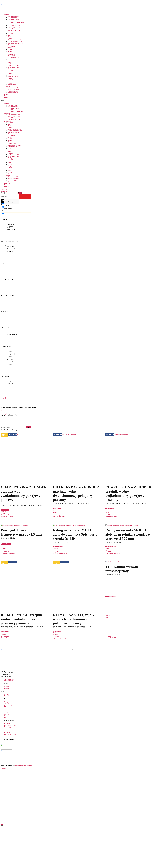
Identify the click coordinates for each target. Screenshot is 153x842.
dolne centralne (12, 334)
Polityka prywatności (10, 727)
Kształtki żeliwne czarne (14, 56)
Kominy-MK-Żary (13, 53)
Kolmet (10, 49)
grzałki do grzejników (14, 29)
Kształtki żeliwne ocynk (14, 57)
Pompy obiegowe (13, 76)
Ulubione (6, 97)
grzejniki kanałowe (13, 17)
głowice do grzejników (14, 27)
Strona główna (5, 414)
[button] (31, 100)
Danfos (10, 37)
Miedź (9, 62)
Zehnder (10, 383)
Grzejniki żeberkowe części (15, 43)
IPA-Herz (10, 48)
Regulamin (7, 723)
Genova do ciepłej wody (15, 40)
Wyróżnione (11, 229)
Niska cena (10, 246)
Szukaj (28, 427)
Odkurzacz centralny (13, 67)
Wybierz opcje (5, 510)
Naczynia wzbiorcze (13, 65)
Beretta (10, 35)
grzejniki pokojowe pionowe (16, 21)
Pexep (9, 72)
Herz (9, 45)
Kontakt (6, 688)
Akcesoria (7, 24)
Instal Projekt (11, 46)
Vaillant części (12, 84)
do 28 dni (10, 359)
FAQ (5, 706)
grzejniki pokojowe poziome (16, 22)
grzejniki (10, 227)
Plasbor (10, 75)
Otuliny (10, 68)
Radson (10, 78)
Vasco (9, 381)
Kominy (10, 51)
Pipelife (10, 73)
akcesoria (10, 224)
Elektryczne (11, 38)
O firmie (6, 686)
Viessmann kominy (13, 91)
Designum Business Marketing (23, 765)
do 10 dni (10, 356)
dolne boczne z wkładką (14, 332)
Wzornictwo (11, 251)
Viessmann (7, 86)
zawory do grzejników (14, 30)
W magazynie (11, 248)
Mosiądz (10, 64)
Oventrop (10, 70)
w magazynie (11, 354)
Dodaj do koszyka (6, 544)
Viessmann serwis (13, 92)
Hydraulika (7, 32)
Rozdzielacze (11, 80)
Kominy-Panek (12, 54)
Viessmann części (13, 88)
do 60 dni (10, 364)
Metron (10, 59)
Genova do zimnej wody (15, 41)
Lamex (10, 60)
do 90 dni (10, 351)
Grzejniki (6, 14)
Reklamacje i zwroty (10, 725)
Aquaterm (10, 33)
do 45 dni (10, 361)
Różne (9, 81)
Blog (5, 96)
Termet (10, 83)
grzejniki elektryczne (13, 16)
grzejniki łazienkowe (13, 19)
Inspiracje (7, 94)
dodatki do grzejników (14, 25)
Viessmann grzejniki (13, 89)
